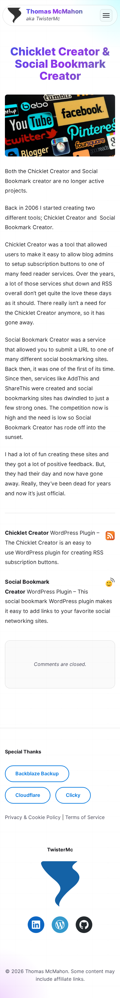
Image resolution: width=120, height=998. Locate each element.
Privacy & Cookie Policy (33, 817)
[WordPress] (60, 924)
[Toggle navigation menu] (106, 15)
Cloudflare (27, 795)
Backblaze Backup (37, 773)
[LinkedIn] (36, 924)
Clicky (73, 795)
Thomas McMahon (54, 11)
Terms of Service (85, 817)
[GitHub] (84, 924)
